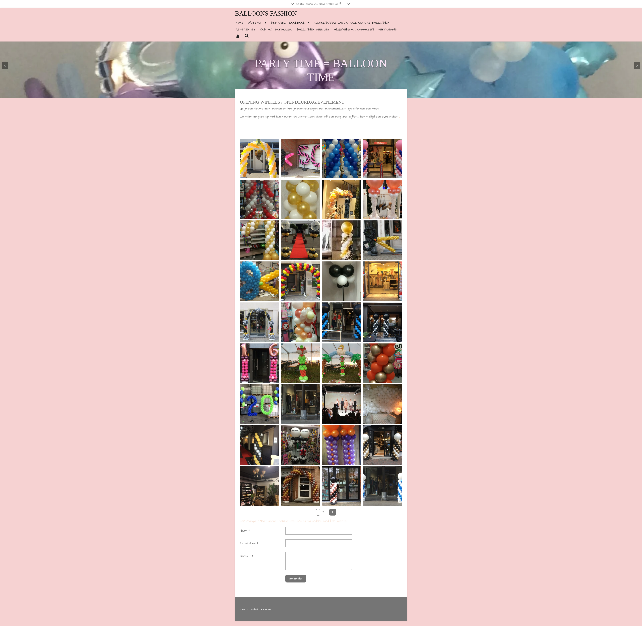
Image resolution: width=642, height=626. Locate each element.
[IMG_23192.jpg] (341, 158)
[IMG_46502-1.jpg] (341, 445)
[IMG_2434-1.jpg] (382, 240)
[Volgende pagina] (332, 512)
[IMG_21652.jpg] (300, 240)
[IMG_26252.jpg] (341, 199)
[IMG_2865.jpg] (259, 322)
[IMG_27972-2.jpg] (259, 281)
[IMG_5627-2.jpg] (382, 485)
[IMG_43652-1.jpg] (300, 404)
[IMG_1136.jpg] (382, 281)
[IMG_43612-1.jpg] (259, 404)
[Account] (237, 36)
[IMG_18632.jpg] (300, 281)
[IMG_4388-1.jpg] (300, 445)
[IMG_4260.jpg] (341, 363)
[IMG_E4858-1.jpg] (300, 485)
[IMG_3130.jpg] (300, 158)
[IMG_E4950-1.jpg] (341, 485)
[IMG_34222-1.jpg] (259, 363)
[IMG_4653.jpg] (259, 485)
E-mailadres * (249, 543)
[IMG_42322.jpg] (382, 363)
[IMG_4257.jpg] (300, 363)
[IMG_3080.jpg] (382, 322)
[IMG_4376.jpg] (259, 445)
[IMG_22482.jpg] (259, 199)
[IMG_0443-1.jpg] (382, 404)
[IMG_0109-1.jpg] (259, 158)
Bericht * (246, 556)
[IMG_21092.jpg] (259, 240)
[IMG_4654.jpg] (382, 445)
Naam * (245, 531)
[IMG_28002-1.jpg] (341, 281)
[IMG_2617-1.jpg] (382, 199)
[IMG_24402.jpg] (382, 158)
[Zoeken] (246, 36)
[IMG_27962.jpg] (300, 199)
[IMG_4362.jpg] (341, 404)
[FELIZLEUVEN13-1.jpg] (341, 240)
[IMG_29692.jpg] (300, 322)
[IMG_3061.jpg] (341, 322)
